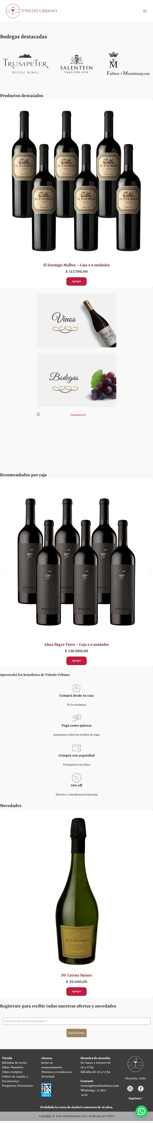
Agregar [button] (76, 281)
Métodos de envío (14, 1063)
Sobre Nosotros (12, 1067)
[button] (2, 192)
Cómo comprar (12, 1072)
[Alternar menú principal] (144, 11)
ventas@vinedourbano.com (99, 1086)
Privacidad (47, 1076)
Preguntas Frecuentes (17, 1086)
